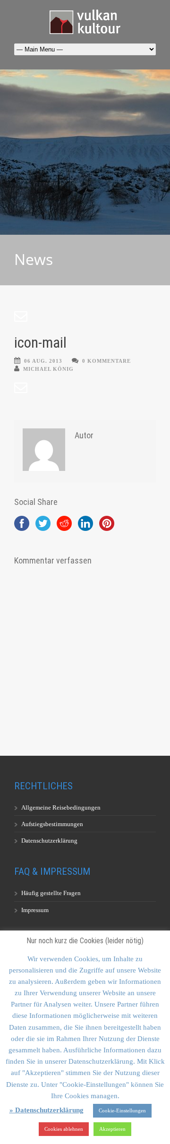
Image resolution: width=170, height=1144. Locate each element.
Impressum (35, 909)
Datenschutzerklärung (49, 840)
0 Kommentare (106, 361)
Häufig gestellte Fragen (51, 892)
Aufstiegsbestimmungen (52, 824)
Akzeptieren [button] (112, 1129)
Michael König (48, 369)
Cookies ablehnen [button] (63, 1129)
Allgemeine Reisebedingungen (61, 807)
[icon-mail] (85, 316)
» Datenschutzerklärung (46, 1110)
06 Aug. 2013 (43, 361)
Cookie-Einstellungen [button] (122, 1110)
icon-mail (40, 342)
